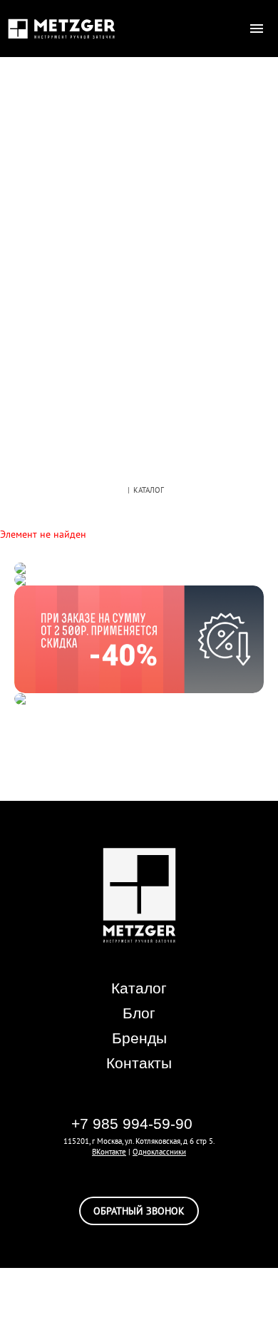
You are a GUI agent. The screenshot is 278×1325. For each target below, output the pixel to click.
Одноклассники (159, 1152)
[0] (228, 28)
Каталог (139, 988)
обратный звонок (139, 1210)
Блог (139, 1013)
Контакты (139, 1063)
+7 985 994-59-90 (131, 1123)
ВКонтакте (109, 1152)
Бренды (139, 1038)
